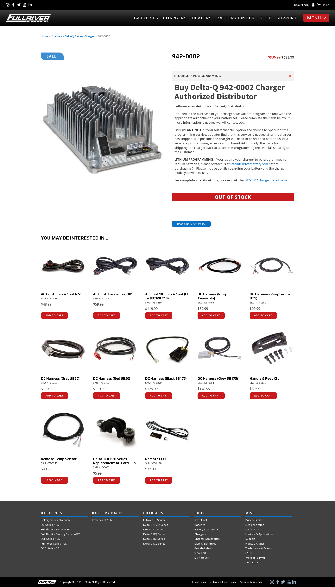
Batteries (146, 18)
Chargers (174, 18)
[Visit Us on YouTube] (25, 5)
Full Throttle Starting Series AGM (60, 534)
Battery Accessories (206, 529)
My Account (201, 557)
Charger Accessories (207, 538)
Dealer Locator (254, 525)
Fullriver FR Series (154, 520)
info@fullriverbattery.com (249, 164)
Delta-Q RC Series (154, 538)
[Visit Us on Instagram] (8, 5)
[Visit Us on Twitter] (20, 5)
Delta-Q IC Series (153, 529)
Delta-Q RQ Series (154, 534)
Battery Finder (236, 18)
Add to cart (55, 315)
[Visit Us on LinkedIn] (31, 5)
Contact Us (252, 562)
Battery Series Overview (55, 520)
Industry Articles (255, 543)
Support (287, 18)
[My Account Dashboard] (314, 5)
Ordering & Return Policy (223, 582)
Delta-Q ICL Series (154, 543)
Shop (265, 18)
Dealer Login (301, 4)
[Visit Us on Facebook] (14, 5)
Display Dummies (205, 543)
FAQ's (249, 553)
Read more (54, 480)
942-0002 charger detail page (265, 180)
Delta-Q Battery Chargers (80, 36)
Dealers (202, 18)
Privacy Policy (199, 582)
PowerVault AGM (102, 520)
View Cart (200, 553)
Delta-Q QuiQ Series (155, 525)
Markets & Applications (259, 534)
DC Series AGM (50, 525)
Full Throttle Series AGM (55, 529)
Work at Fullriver (255, 557)
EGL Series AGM (50, 538)
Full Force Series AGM (54, 543)
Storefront (200, 520)
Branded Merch (203, 548)
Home (44, 36)
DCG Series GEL (50, 548)
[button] (317, 18)
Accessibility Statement (251, 582)
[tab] (233, 76)
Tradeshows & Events (258, 548)
